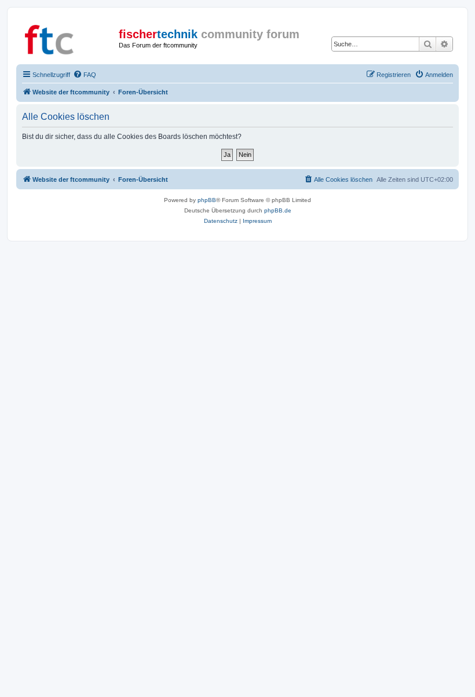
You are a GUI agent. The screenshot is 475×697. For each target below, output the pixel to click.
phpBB (207, 200)
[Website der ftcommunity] (69, 37)
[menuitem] (84, 75)
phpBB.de (277, 210)
